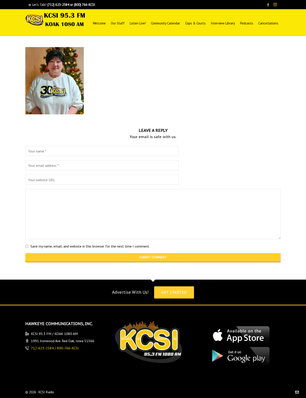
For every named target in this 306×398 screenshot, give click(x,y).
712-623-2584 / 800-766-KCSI (55, 348)
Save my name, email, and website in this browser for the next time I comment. (90, 246)
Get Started (174, 292)
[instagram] (276, 5)
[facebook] (269, 5)
